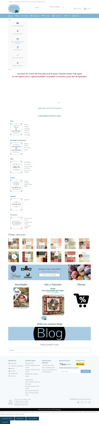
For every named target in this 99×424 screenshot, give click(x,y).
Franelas (26, 126)
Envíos (68, 15)
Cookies (5, 422)
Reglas (26, 149)
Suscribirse (85, 371)
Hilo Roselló (27, 162)
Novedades (46, 15)
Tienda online (58, 15)
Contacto (77, 15)
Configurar (32, 418)
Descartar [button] (58, 409)
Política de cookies (19, 414)
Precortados (27, 135)
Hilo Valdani (27, 164)
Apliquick (26, 199)
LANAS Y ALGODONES (49, 275)
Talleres (26, 15)
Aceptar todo (7, 418)
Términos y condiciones (17, 366)
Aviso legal (13, 363)
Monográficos (36, 15)
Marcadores (27, 147)
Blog (18, 15)
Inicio (11, 15)
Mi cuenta (12, 371)
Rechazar (20, 418)
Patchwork (27, 132)
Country (26, 124)
